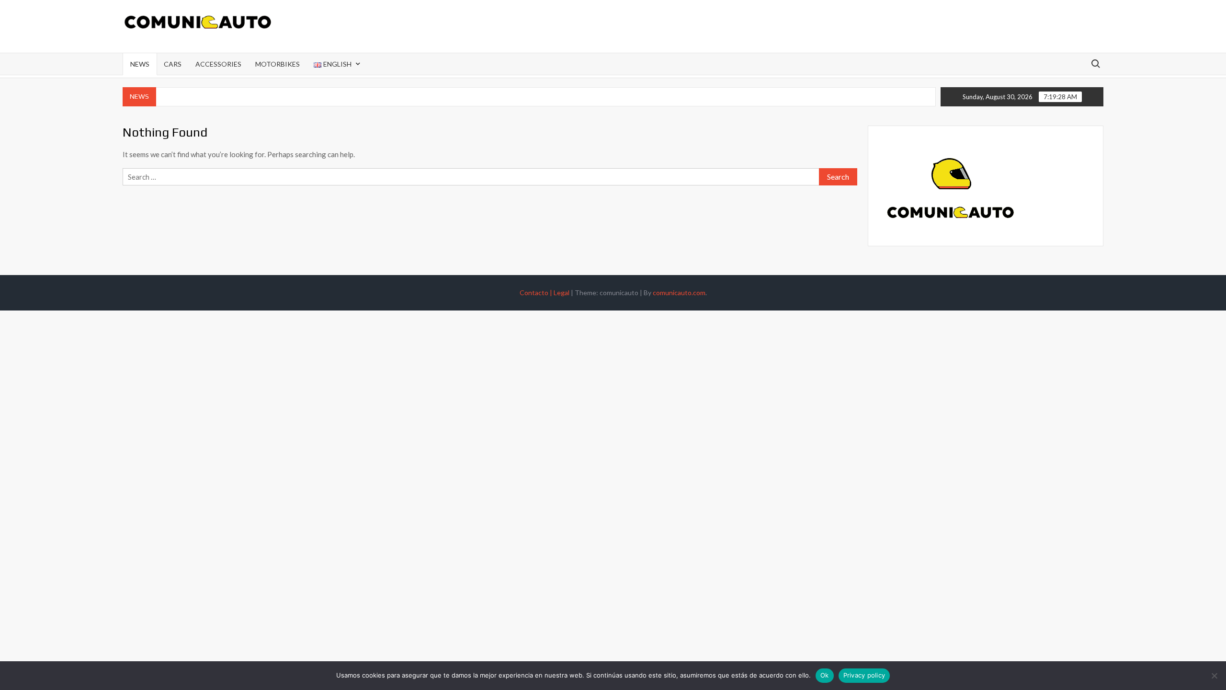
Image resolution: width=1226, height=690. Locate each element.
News (139, 64)
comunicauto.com (679, 292)
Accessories (218, 64)
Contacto (537, 292)
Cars (173, 64)
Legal (561, 292)
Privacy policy (864, 675)
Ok (824, 675)
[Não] (1214, 675)
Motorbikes (277, 64)
